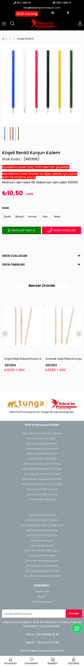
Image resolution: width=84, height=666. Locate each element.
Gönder (74, 613)
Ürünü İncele (30, 334)
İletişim (42, 596)
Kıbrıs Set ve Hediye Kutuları (42, 560)
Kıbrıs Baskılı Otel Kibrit (42, 499)
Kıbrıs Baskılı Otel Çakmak (42, 494)
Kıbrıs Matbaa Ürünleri (42, 515)
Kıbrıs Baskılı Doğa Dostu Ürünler (42, 479)
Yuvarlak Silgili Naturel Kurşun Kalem (62, 359)
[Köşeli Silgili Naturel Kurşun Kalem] (21, 326)
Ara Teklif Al (23, 2)
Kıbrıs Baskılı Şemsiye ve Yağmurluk (42, 525)
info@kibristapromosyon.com (42, 7)
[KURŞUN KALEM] (13, 39)
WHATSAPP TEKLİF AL (23, 230)
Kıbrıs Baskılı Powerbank (42, 453)
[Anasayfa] (6, 39)
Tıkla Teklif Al (63, 2)
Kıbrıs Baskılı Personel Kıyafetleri (42, 576)
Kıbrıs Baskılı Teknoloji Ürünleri (42, 474)
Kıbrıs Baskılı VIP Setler (42, 555)
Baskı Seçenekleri (42, 601)
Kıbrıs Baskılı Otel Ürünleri (42, 489)
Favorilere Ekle (21, 334)
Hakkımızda (42, 591)
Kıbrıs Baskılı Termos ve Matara (42, 463)
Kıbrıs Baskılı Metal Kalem (42, 443)
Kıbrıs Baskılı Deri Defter (42, 438)
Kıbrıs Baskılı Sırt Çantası (42, 535)
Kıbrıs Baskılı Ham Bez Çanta (42, 550)
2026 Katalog (26, 13)
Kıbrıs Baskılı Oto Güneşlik (42, 530)
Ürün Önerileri (13, 265)
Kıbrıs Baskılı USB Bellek (42, 458)
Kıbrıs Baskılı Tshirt (42, 540)
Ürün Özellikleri (14, 256)
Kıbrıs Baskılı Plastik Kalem (42, 448)
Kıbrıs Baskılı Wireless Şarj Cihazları (42, 484)
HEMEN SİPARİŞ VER (64, 230)
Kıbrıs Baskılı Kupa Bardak (42, 565)
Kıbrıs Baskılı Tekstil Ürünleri (42, 571)
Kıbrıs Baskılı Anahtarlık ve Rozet (41, 469)
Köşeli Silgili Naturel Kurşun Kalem (21, 359)
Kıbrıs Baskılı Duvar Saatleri (42, 520)
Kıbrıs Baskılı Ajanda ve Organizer (42, 433)
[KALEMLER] (9, 39)
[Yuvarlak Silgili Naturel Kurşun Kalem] (62, 326)
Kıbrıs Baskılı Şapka (42, 545)
